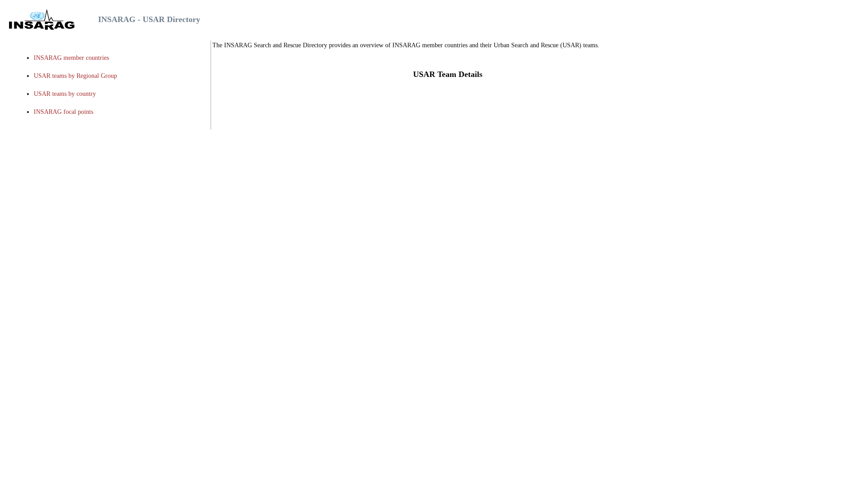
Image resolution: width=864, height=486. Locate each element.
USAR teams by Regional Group (75, 75)
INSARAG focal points (63, 111)
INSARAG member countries (71, 57)
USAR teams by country (65, 93)
